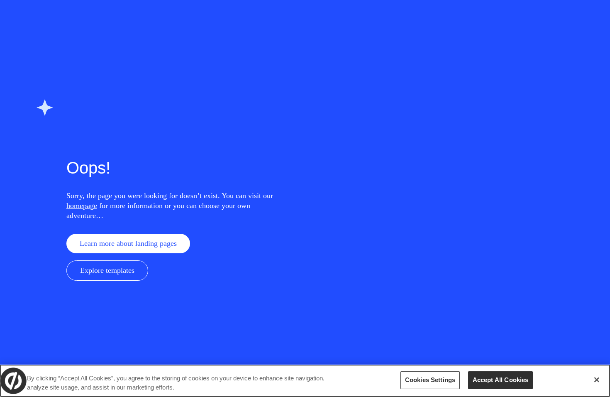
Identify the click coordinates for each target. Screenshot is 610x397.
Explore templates (107, 270)
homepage (81, 205)
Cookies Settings (430, 380)
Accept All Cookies (501, 380)
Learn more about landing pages (128, 243)
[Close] (597, 380)
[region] (305, 381)
